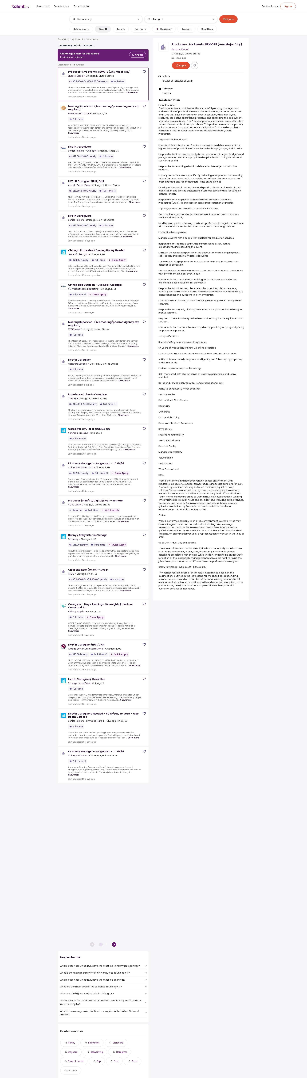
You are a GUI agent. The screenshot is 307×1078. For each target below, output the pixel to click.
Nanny (71, 1042)
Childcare (118, 1042)
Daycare (73, 1052)
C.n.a (134, 1061)
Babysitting (97, 1052)
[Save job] (144, 71)
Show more (132, 92)
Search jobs (63, 39)
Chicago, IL (77, 39)
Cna (116, 1061)
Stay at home (75, 1061)
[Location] (178, 19)
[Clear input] (138, 19)
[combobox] (105, 19)
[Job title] (103, 19)
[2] (114, 944)
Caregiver (121, 1052)
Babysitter (93, 1042)
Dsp (99, 1061)
